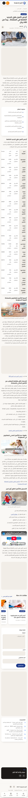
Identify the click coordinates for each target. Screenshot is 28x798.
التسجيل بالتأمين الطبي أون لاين (15, 131)
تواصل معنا (10, 790)
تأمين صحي (19, 8)
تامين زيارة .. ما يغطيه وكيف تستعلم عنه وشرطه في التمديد (14, 738)
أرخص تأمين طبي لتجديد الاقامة (15, 112)
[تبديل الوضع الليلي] (7, 3)
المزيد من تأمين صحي (7, 596)
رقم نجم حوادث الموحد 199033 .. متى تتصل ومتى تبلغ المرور (13, 727)
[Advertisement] (14, 62)
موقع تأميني (14, 514)
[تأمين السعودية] (20, 3)
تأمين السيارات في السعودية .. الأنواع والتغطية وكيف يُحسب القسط (15, 731)
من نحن (25, 790)
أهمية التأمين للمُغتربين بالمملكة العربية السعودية (13, 116)
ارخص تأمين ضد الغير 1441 (15, 376)
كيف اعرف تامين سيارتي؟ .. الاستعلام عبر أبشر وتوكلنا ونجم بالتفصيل (13, 723)
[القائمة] (3, 3)
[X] (23, 775)
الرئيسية (25, 8)
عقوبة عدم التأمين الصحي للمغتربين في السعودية (14, 127)
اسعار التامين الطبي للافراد (15, 430)
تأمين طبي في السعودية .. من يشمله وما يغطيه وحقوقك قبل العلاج (14, 735)
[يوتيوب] (20, 775)
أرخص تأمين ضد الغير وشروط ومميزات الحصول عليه (18, 616)
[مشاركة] (2, 27)
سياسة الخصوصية (18, 790)
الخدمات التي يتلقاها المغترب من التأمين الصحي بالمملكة (14, 121)
